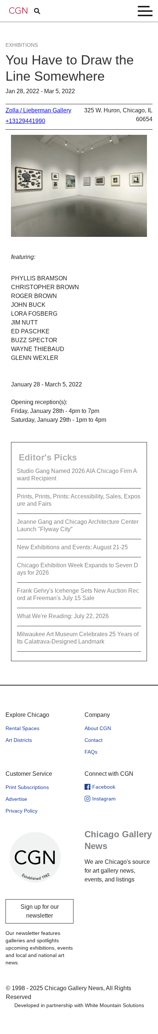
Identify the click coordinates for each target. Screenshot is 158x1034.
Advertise (16, 799)
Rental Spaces (22, 728)
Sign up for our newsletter (40, 911)
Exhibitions (22, 45)
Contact (94, 740)
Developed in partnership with (79, 1005)
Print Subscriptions (27, 787)
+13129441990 (25, 121)
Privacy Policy (21, 810)
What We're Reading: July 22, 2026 (63, 616)
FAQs (91, 751)
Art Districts (19, 740)
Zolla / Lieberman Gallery (38, 110)
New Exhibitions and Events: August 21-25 (72, 547)
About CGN (98, 728)
